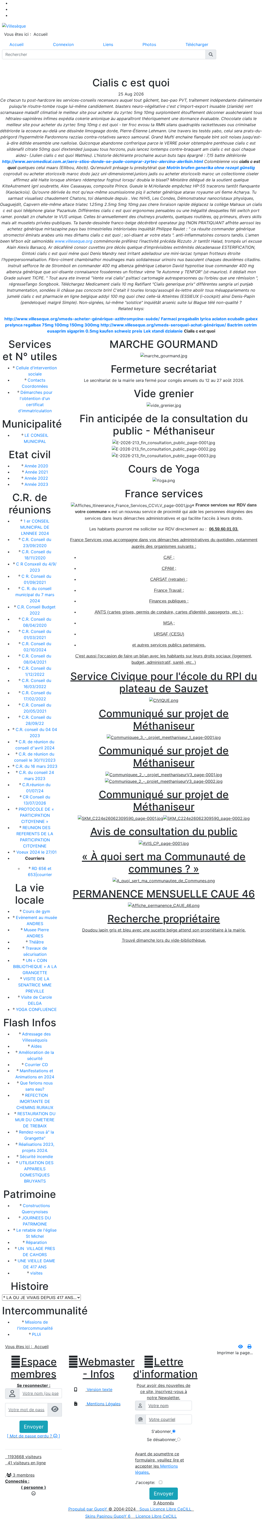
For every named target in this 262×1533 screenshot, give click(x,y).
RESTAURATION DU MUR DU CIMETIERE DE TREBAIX (35, 1119)
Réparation (36, 1242)
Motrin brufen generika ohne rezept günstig (211, 167)
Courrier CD (36, 1064)
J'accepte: (147, 1482)
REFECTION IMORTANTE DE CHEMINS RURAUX (34, 1101)
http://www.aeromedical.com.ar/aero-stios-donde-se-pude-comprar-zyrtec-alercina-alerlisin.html (102, 161)
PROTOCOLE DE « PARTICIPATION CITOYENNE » (36, 815)
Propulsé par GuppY (88, 1509)
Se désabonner (161, 1439)
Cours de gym (36, 911)
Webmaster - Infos (98, 1368)
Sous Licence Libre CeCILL (166, 1509)
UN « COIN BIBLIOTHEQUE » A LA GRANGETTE (35, 966)
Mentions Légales (103, 1403)
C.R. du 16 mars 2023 (36, 766)
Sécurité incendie (36, 1156)
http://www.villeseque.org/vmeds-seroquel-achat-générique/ (163, 324)
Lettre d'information (163, 1368)
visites (36, 1273)
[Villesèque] (14, 25)
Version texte (98, 1389)
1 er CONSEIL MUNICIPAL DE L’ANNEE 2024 (34, 527)
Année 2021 (36, 472)
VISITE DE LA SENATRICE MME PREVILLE (35, 985)
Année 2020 (36, 465)
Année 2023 (36, 484)
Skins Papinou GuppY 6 (109, 1516)
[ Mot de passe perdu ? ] (33, 1435)
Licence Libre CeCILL (155, 1516)
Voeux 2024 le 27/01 (36, 852)
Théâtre (36, 942)
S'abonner (161, 1431)
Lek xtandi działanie (163, 331)
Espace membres (33, 1368)
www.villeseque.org (73, 241)
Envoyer (33, 1427)
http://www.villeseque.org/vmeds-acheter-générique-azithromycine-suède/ (82, 318)
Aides (36, 1046)
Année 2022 (36, 478)
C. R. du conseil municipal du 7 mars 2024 (34, 594)
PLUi (36, 1334)
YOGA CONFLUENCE (36, 1009)
